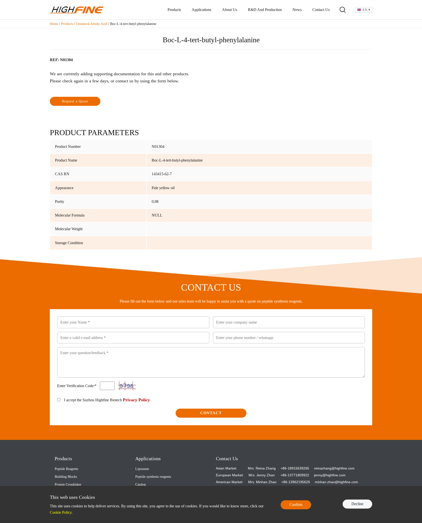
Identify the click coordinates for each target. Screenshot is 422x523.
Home (54, 24)
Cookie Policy (61, 512)
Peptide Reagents (66, 469)
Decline (357, 504)
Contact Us (321, 10)
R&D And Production (265, 10)
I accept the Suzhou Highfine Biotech (107, 399)
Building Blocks (66, 477)
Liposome (142, 469)
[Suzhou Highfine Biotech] (77, 9)
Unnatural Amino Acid (91, 24)
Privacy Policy (136, 399)
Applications (201, 10)
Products (174, 10)
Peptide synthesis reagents (153, 477)
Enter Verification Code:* (77, 386)
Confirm (295, 504)
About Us (229, 10)
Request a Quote (75, 101)
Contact (211, 413)
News (297, 10)
